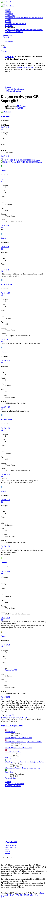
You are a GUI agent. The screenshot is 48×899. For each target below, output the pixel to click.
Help (7, 849)
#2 (2, 181)
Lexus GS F (9, 32)
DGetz (3, 170)
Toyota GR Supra (36, 30)
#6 (2, 430)
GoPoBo (4, 562)
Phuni (3, 352)
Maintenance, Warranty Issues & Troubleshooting (22, 768)
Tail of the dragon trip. (13, 752)
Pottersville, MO (11, 670)
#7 (2, 502)
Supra (3, 238)
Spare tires (9, 772)
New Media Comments (30, 18)
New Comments (20, 24)
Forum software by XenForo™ (23, 894)
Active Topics (10, 16)
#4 (2, 295)
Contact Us (9, 26)
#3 (2, 249)
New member (10, 732)
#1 (2, 129)
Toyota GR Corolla (23, 30)
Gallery (8, 22)
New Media (17, 18)
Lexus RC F (18, 32)
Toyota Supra (12, 842)
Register (4, 51)
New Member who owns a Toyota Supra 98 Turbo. (23, 742)
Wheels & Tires (10, 778)
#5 (2, 363)
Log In (3, 47)
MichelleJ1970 (6, 284)
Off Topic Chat (10, 758)
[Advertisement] (24, 79)
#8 (2, 573)
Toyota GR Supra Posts (12, 725)
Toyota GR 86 (10, 30)
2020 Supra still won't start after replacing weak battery (24, 762)
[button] (3, 4)
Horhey (4, 636)
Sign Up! (9, 56)
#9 (2, 647)
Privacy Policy (10, 847)
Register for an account (25, 67)
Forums (8, 12)
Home (7, 10)
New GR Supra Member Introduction (18, 738)
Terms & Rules (10, 845)
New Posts (9, 14)
